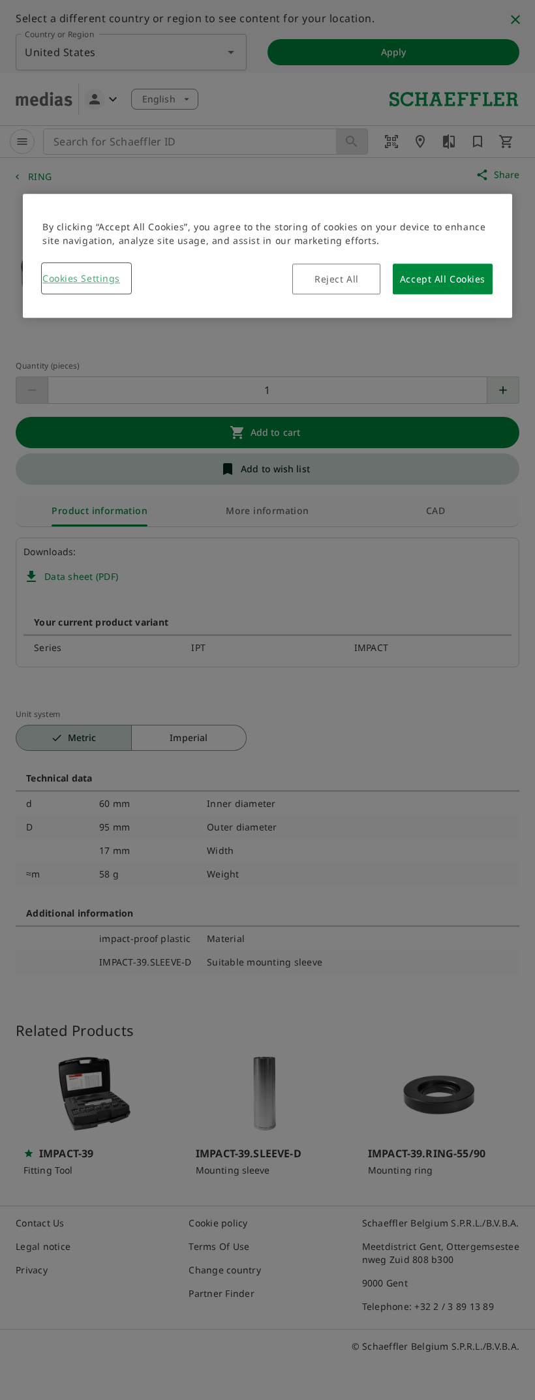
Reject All (336, 279)
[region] (267, 256)
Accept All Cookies (442, 279)
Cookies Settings (81, 278)
